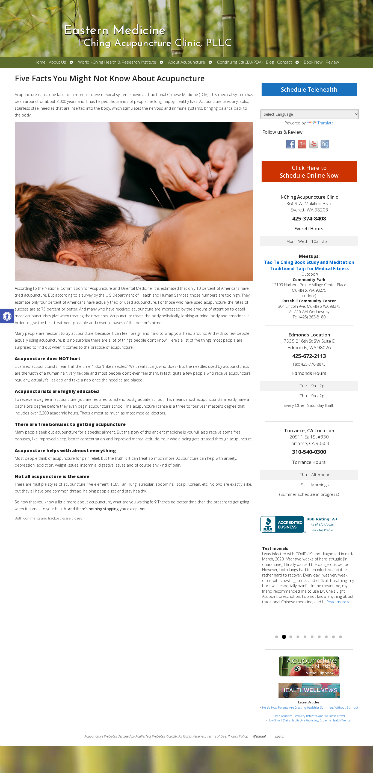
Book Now (313, 62)
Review (332, 62)
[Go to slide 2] (283, 637)
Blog (270, 62)
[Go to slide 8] (326, 637)
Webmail (259, 736)
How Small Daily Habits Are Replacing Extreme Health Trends (309, 720)
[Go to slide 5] (305, 637)
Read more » (338, 601)
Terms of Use (216, 736)
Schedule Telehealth (309, 89)
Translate (326, 123)
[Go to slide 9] (333, 637)
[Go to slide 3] (291, 637)
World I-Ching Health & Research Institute (117, 62)
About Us (57, 62)
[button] (7, 316)
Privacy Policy (237, 736)
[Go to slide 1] (276, 637)
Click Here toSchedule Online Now (309, 171)
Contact (284, 62)
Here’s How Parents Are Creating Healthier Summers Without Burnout (310, 707)
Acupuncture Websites (100, 736)
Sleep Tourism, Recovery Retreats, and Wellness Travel (309, 716)
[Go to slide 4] (298, 637)
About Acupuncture (186, 62)
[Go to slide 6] (312, 637)
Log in (279, 736)
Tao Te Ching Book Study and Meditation (309, 262)
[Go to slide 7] (319, 637)
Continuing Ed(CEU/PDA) (240, 62)
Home (40, 62)
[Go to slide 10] (340, 637)
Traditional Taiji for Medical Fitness (309, 268)
